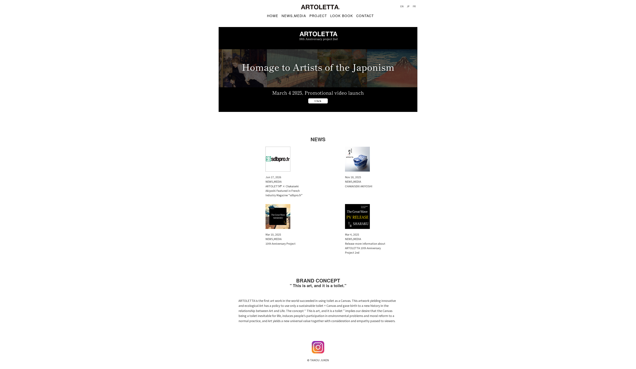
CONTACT (365, 15)
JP (408, 6)
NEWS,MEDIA (294, 15)
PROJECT (318, 15)
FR (414, 6)
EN (401, 6)
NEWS (318, 139)
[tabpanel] (318, 69)
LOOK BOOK (341, 15)
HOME (272, 15)
